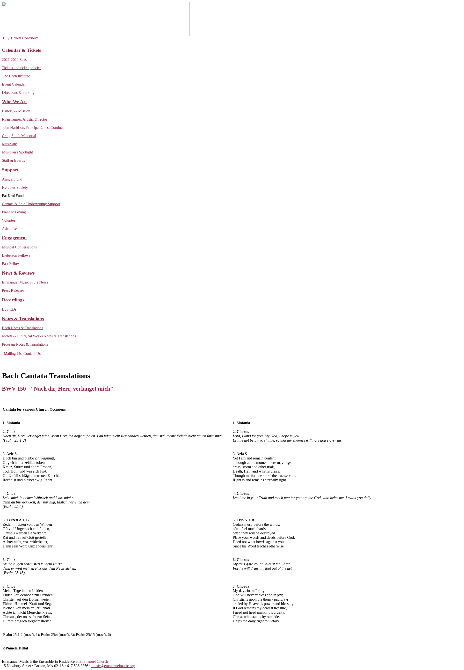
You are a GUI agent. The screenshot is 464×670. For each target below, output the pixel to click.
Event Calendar (14, 84)
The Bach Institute (16, 76)
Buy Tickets (12, 38)
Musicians (9, 144)
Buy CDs (9, 309)
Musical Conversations (19, 247)
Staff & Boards (13, 160)
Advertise (9, 228)
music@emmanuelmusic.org (113, 666)
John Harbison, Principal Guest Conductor (34, 127)
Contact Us (32, 353)
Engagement (14, 237)
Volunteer (9, 220)
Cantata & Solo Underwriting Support (31, 204)
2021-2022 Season (16, 60)
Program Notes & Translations (25, 344)
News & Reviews (18, 273)
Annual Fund (12, 179)
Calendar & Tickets (21, 50)
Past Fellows (11, 264)
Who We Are (14, 101)
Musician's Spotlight (17, 152)
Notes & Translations (23, 318)
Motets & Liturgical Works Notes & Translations (39, 336)
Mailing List (13, 353)
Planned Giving (14, 212)
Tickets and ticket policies (21, 68)
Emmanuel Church (93, 661)
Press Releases (13, 290)
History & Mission (16, 111)
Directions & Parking (18, 92)
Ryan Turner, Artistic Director (24, 119)
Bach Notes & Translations (22, 328)
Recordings (13, 299)
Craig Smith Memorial (19, 136)
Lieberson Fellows (16, 255)
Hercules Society (15, 187)
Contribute (30, 38)
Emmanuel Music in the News (25, 282)
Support (10, 169)
